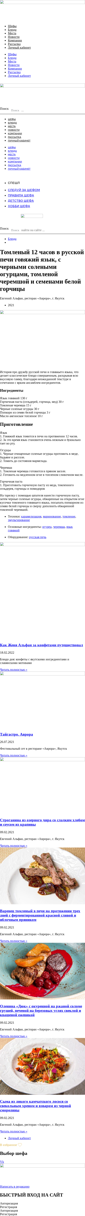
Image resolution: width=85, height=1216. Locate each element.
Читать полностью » (13, 669)
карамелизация (31, 516)
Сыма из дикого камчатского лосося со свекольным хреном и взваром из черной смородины (35, 1105)
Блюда (12, 29)
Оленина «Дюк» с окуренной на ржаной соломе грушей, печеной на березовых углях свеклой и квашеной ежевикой (41, 1010)
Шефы (12, 26)
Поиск (4, 108)
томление (68, 516)
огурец (47, 526)
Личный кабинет (19, 47)
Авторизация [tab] (9, 1203)
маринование (52, 516)
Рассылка (14, 44)
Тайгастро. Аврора (16, 734)
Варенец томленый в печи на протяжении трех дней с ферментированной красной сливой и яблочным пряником (40, 915)
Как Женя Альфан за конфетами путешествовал (41, 645)
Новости (14, 36)
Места (12, 33)
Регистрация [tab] (8, 1207)
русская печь (37, 537)
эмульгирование (19, 520)
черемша (59, 526)
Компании (15, 40)
